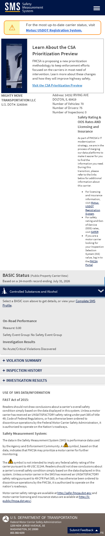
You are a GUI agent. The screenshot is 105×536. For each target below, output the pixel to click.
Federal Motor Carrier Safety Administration (35, 522)
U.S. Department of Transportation (43, 518)
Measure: (9, 328)
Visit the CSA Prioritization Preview (57, 85)
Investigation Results (26, 380)
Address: (58, 95)
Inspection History (24, 370)
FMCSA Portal (91, 263)
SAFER (94, 232)
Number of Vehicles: (66, 104)
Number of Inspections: (68, 112)
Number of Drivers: (65, 108)
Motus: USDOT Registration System (92, 208)
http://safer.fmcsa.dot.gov (74, 493)
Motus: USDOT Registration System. (54, 30)
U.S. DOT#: (9, 104)
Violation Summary (24, 360)
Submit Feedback (82, 530)
